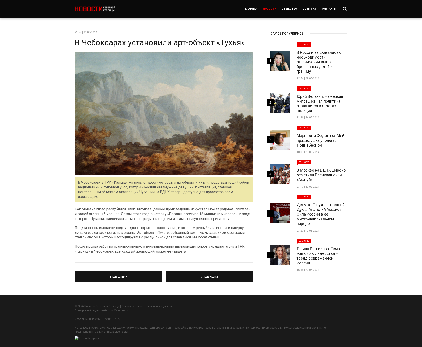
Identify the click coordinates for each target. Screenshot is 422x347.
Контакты (329, 8)
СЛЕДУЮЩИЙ (209, 274)
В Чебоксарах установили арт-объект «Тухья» (160, 42)
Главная (251, 8)
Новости (269, 8)
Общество (289, 8)
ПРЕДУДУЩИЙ (118, 274)
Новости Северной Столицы (95, 9)
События (309, 8)
